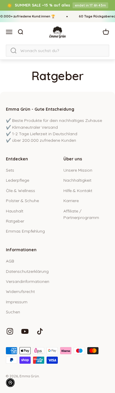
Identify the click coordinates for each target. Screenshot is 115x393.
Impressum (16, 302)
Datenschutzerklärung (27, 271)
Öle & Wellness (20, 190)
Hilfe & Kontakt (77, 190)
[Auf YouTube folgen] (25, 331)
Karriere (71, 200)
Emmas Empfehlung (25, 231)
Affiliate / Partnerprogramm (81, 214)
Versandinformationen (27, 281)
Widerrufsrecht (20, 291)
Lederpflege (17, 180)
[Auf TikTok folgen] (40, 331)
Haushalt (14, 211)
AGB (10, 261)
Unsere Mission (77, 170)
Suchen (13, 312)
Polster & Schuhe (22, 200)
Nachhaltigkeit (77, 180)
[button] (10, 382)
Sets (10, 170)
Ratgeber (15, 221)
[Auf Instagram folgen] (10, 331)
